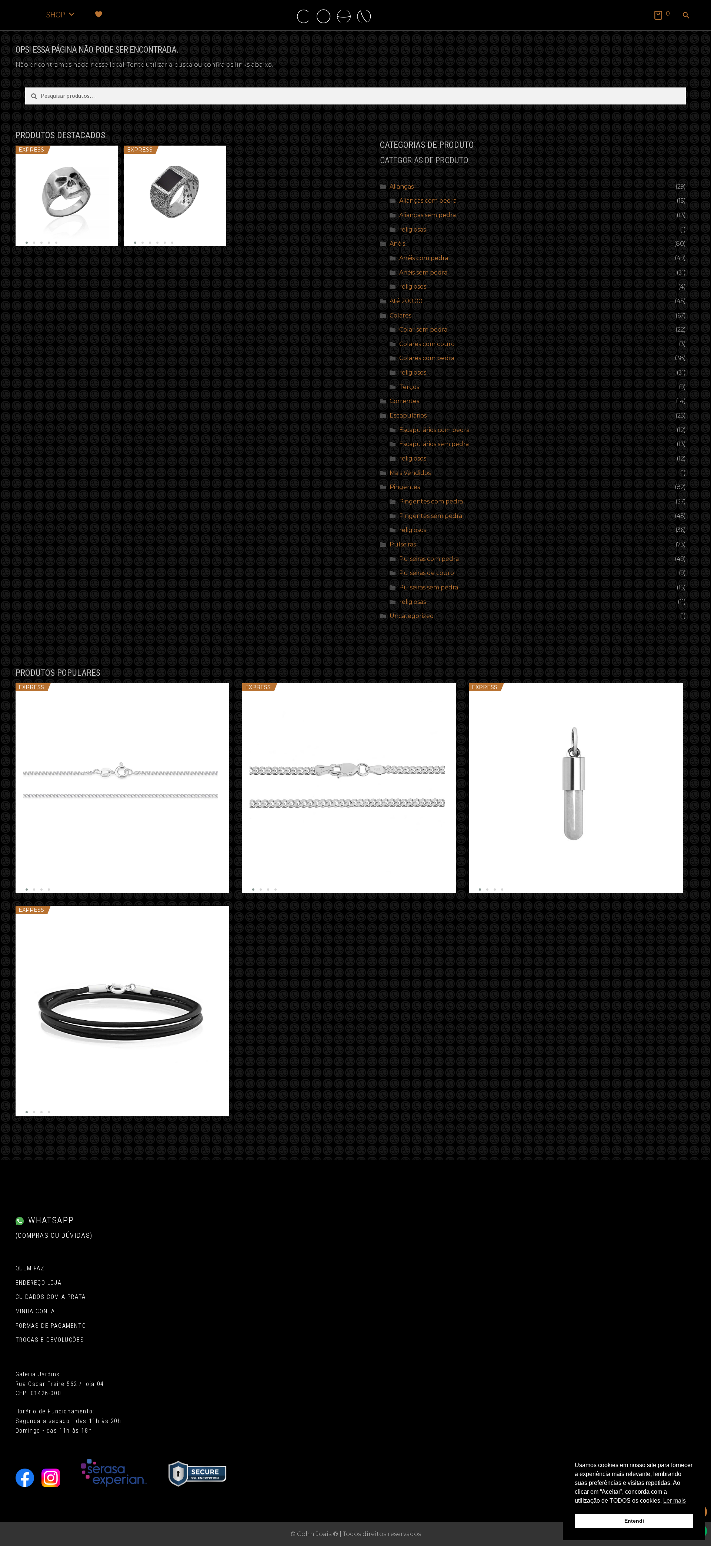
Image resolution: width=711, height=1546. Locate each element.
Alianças (402, 186)
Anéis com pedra (423, 258)
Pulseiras (403, 544)
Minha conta (35, 1311)
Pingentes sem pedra (430, 515)
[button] (686, 16)
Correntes (404, 401)
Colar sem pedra (423, 329)
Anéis (397, 243)
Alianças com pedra (428, 200)
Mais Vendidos (410, 472)
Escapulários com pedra (434, 429)
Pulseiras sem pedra (428, 587)
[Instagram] (50, 1478)
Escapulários (408, 415)
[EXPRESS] (66, 196)
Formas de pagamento (51, 1325)
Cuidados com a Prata (51, 1296)
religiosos (412, 286)
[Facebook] (25, 1478)
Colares (400, 315)
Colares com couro (427, 344)
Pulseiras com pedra (429, 558)
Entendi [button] (634, 1521)
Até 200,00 (406, 301)
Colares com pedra (426, 358)
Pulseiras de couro (426, 572)
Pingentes (405, 487)
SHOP (55, 14)
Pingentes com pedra (431, 501)
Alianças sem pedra (427, 215)
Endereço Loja (39, 1282)
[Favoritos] (99, 14)
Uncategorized (412, 615)
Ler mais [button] (674, 1500)
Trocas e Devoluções (50, 1339)
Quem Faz (30, 1268)
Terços (409, 386)
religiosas (412, 229)
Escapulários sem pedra (434, 444)
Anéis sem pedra (423, 272)
